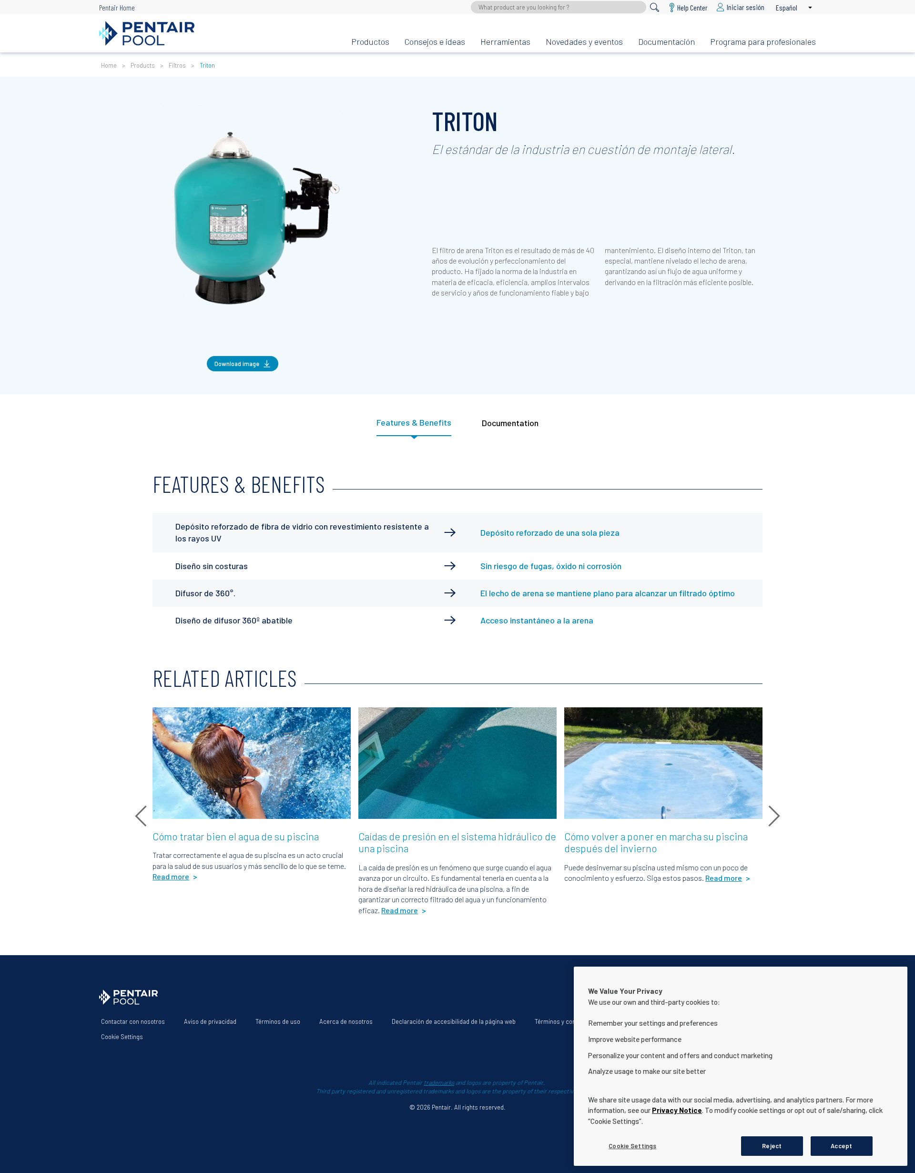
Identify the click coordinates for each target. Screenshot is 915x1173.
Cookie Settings (122, 1036)
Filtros (177, 65)
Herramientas (505, 41)
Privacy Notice (677, 1110)
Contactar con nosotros (133, 1021)
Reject (772, 1145)
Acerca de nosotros (346, 1021)
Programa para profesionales (763, 41)
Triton (207, 65)
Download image (236, 363)
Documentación (666, 41)
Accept (841, 1145)
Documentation (510, 423)
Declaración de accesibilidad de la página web (454, 1021)
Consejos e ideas (435, 41)
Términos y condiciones (567, 1021)
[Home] (217, 33)
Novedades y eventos (584, 41)
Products (143, 65)
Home (109, 65)
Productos (370, 41)
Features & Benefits (413, 422)
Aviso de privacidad (210, 1021)
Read (168, 719)
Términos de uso (277, 1021)
